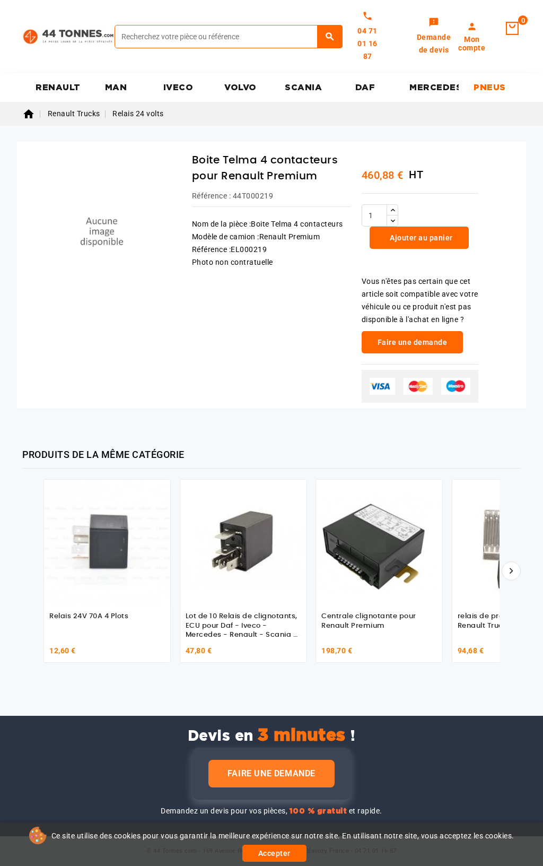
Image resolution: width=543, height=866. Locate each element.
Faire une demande (271, 773)
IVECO (178, 87)
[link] (434, 36)
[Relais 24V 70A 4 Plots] (107, 543)
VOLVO (240, 87)
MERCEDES (434, 87)
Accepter (274, 853)
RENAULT (58, 87)
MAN (116, 87)
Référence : (211, 196)
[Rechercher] (330, 36)
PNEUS (490, 87)
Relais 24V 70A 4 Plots (88, 616)
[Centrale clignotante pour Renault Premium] (379, 543)
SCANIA (303, 87)
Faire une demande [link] (413, 342)
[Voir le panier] (512, 29)
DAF (365, 87)
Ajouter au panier (420, 237)
